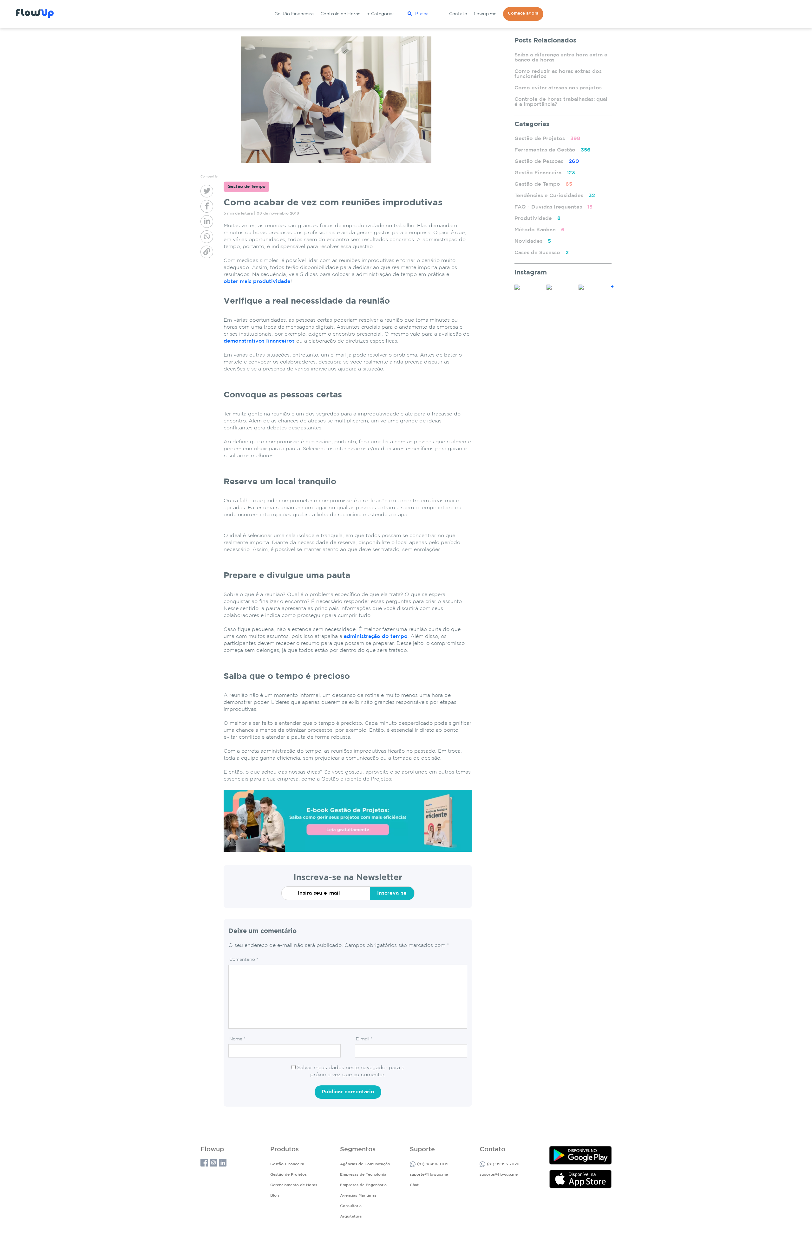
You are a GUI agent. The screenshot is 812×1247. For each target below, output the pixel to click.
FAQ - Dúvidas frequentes (553, 207)
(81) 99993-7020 (503, 1164)
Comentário (243, 959)
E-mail (364, 1039)
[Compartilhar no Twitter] (206, 191)
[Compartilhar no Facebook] (206, 206)
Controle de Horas (340, 14)
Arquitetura (351, 1216)
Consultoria (351, 1206)
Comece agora (523, 13)
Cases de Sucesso (541, 252)
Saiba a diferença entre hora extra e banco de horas (560, 57)
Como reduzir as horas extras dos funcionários (558, 74)
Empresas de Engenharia (363, 1185)
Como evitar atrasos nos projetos (558, 88)
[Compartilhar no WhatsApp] (206, 236)
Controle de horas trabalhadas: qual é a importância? (560, 102)
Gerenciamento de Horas (293, 1185)
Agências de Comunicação (365, 1164)
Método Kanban (539, 230)
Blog (274, 1195)
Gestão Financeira (294, 14)
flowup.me (485, 14)
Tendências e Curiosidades (554, 195)
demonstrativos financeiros (259, 341)
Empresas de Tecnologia (363, 1174)
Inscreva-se (392, 893)
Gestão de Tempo (543, 184)
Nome (237, 1039)
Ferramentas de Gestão (552, 150)
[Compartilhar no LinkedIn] (206, 221)
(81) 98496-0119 (433, 1164)
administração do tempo (376, 636)
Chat (414, 1185)
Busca (422, 14)
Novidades (532, 241)
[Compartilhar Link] (206, 252)
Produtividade (537, 218)
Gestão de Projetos (547, 138)
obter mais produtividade (257, 281)
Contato (458, 14)
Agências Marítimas (358, 1195)
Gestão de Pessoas (546, 161)
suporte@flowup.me (429, 1174)
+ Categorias (381, 14)
